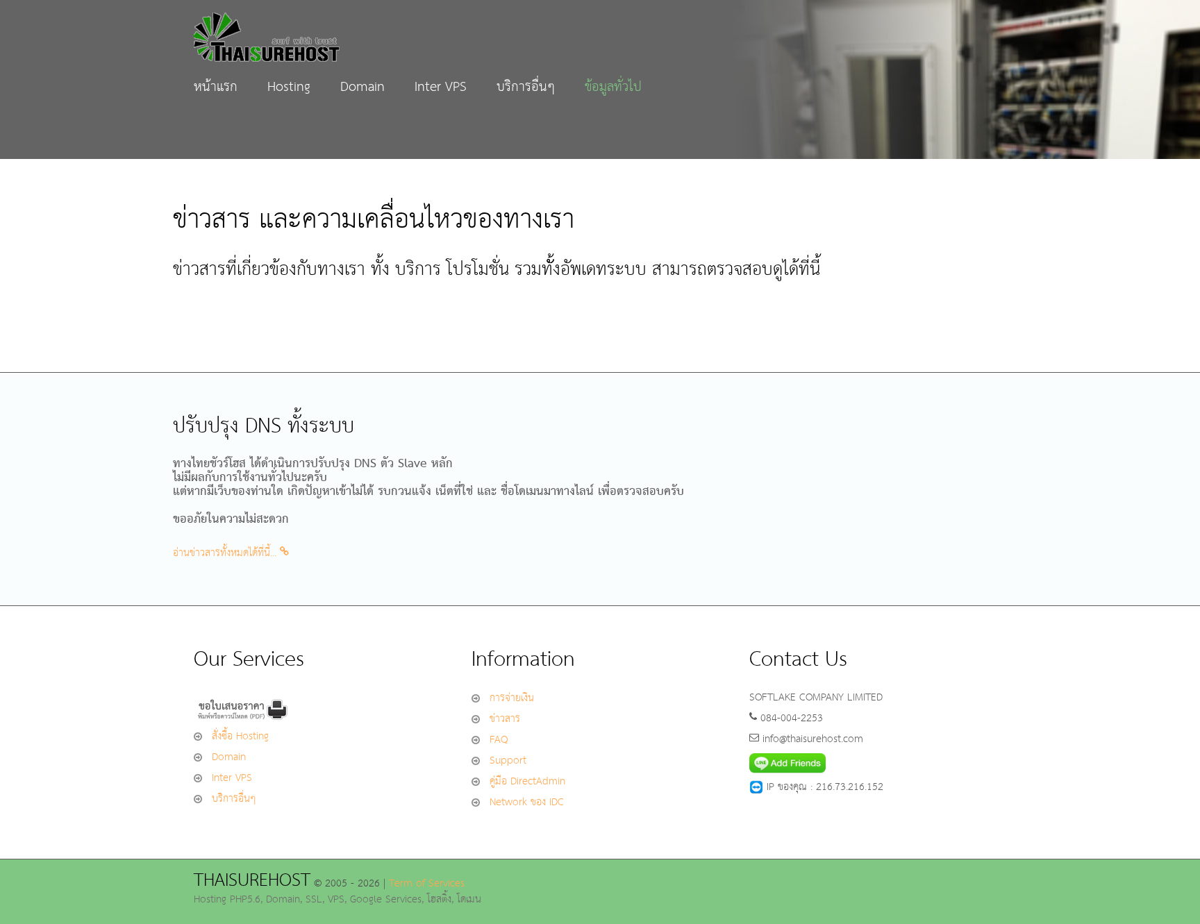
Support (508, 760)
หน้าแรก (216, 87)
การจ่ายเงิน (512, 698)
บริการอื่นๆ (526, 87)
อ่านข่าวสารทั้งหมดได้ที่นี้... (226, 553)
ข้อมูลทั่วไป (613, 87)
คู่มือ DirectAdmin (527, 781)
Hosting (288, 87)
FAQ (499, 739)
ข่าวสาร (505, 718)
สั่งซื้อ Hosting (240, 736)
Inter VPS (441, 87)
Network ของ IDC (527, 802)
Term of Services (427, 883)
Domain (362, 87)
